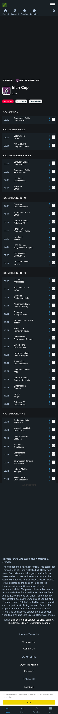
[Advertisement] (29, 47)
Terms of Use (29, 642)
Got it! (29, 702)
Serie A (49, 619)
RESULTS (8, 101)
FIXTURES (21, 101)
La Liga (40, 619)
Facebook (29, 686)
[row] (29, 120)
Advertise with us (29, 664)
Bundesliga (14, 622)
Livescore (29, 671)
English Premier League (23, 619)
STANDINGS (35, 101)
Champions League (40, 622)
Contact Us (29, 648)
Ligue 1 (25, 622)
